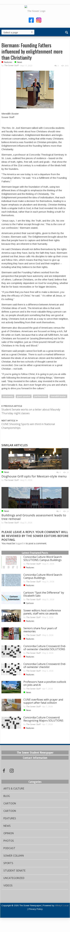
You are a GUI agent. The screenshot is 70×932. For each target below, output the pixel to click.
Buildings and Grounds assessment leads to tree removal (33, 517)
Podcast (9, 848)
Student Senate (14, 870)
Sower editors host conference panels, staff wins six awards (42, 612)
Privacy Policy (36, 909)
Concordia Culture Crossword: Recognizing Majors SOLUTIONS (43, 719)
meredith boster (58, 396)
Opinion (8, 833)
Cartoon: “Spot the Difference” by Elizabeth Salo (43, 594)
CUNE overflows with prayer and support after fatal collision (43, 701)
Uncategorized (13, 878)
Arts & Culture (13, 788)
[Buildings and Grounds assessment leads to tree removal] (35, 497)
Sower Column (13, 855)
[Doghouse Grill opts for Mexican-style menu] (35, 458)
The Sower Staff (11, 65)
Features (8, 62)
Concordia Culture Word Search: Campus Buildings (42, 576)
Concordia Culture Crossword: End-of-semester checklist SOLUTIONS (44, 647)
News (19, 62)
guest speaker (23, 396)
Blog (6, 795)
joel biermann (40, 396)
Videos (8, 885)
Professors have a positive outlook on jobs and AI (44, 683)
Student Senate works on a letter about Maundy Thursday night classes (30, 411)
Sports (8, 863)
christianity (8, 396)
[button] (66, 32)
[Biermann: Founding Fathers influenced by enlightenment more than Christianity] (35, 89)
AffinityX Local (62, 905)
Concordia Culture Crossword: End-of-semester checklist (44, 665)
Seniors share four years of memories (40, 629)
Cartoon (30, 603)
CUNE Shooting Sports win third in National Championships (28, 426)
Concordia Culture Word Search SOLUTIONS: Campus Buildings (42, 558)
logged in (20, 543)
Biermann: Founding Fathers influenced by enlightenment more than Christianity (32, 51)
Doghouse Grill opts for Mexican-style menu (34, 476)
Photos (8, 840)
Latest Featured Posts (35, 553)
